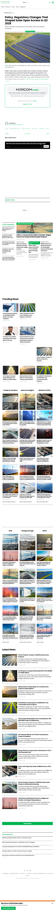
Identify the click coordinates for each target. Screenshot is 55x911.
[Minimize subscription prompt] (52, 903)
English (24, 2)
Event (13, 7)
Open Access (34, 128)
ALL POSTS (27, 134)
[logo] (5, 2)
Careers (29, 873)
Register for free (27, 104)
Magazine (23, 7)
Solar (47, 128)
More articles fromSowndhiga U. (16, 124)
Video (17, 7)
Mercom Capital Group (40, 873)
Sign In (35, 101)
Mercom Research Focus (15, 128)
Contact (22, 873)
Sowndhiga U (15, 31)
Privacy (50, 873)
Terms (27, 875)
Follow (6, 65)
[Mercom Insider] (9, 13)
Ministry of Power (26, 128)
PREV (7, 134)
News (2, 7)
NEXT (47, 134)
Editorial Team (14, 873)
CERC (7, 128)
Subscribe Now (8, 908)
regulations (41, 128)
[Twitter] (27, 870)
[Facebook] (24, 870)
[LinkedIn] (30, 870)
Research (8, 7)
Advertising (5, 873)
